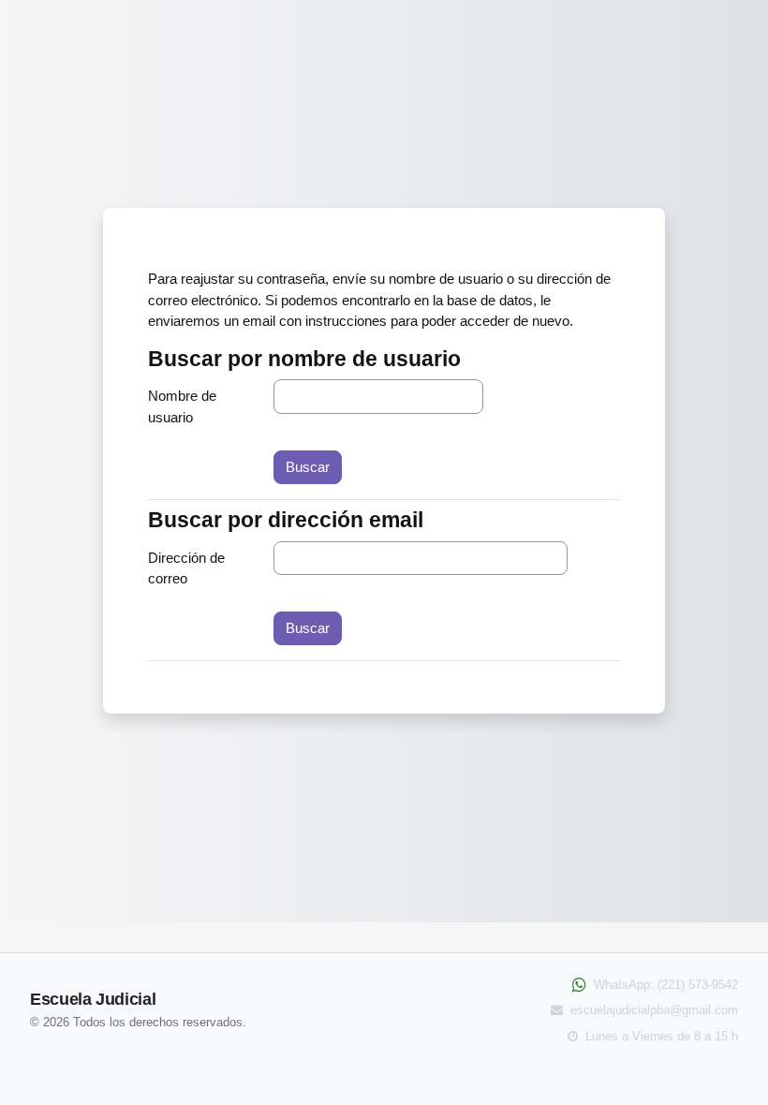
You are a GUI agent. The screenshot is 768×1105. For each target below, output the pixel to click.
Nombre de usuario (182, 406)
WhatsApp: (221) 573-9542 (664, 985)
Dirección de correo (186, 568)
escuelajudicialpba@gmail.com (652, 1010)
